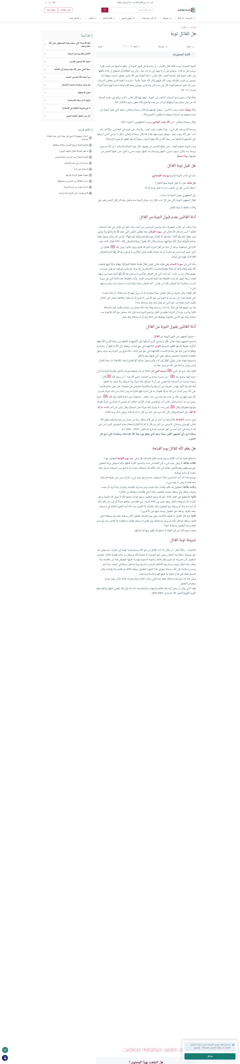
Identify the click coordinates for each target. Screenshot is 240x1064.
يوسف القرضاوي (160, 175)
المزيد (91, 18)
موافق (210, 1056)
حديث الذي (161, 371)
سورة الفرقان (155, 232)
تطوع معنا (51, 10)
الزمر (157, 346)
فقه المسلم (107, 18)
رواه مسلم (182, 156)
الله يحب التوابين (161, 122)
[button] (131, 47)
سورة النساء (176, 264)
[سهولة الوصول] (50, 2)
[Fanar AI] (5, 1058)
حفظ (189, 47)
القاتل (157, 336)
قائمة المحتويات (181, 54)
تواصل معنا (74, 18)
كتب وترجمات (147, 18)
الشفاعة (180, 419)
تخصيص (197, 1047)
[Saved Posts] (46, 2)
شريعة (165, 18)
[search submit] (104, 10)
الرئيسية (189, 18)
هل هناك (191, 183)
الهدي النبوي (127, 18)
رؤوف (188, 110)
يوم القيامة (123, 458)
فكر (179, 18)
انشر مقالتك (65, 10)
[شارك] (5, 1050)
